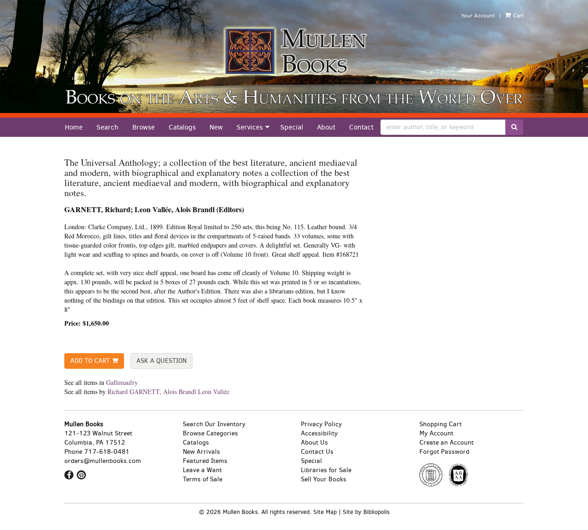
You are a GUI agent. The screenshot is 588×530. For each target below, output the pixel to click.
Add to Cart (90, 360)
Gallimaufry (122, 382)
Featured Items (205, 461)
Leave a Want (202, 470)
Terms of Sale (202, 479)
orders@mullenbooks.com (102, 461)
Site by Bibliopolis (366, 512)
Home (74, 127)
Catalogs (182, 127)
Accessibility (319, 433)
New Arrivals (201, 451)
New (216, 127)
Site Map (325, 512)
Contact (361, 127)
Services (250, 127)
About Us (314, 442)
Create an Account (446, 442)
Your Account (478, 15)
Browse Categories (210, 433)
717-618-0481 (107, 451)
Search (107, 127)
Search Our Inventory (214, 424)
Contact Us (317, 451)
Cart (518, 15)
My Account (436, 433)
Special (291, 127)
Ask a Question (161, 360)
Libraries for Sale (326, 470)
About (326, 127)
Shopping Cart (440, 424)
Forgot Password (444, 451)
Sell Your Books (323, 479)
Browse (143, 127)
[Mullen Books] (294, 51)
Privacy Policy (321, 424)
